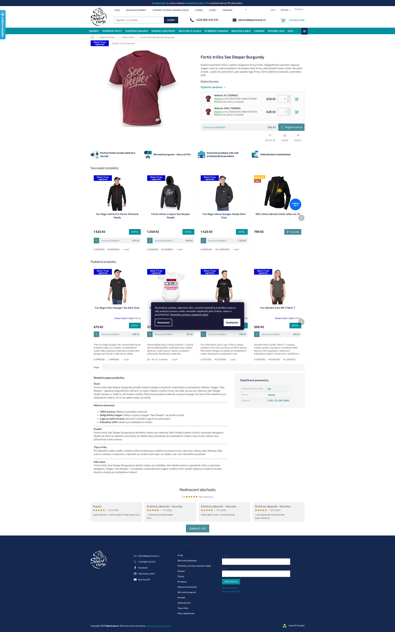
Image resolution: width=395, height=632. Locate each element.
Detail (134, 231)
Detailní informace (210, 81)
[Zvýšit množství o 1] (288, 97)
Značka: (123, 43)
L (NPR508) (113, 359)
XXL (281, 400)
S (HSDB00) (152, 249)
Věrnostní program (187, 592)
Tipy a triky (183, 608)
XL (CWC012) (289, 359)
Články (212, 10)
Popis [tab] (96, 367)
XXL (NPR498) (222, 249)
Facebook (143, 567)
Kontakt (181, 597)
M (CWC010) (274, 359)
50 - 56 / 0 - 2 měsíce (157, 359)
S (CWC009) (259, 359)
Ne (269, 389)
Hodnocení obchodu (197, 489)
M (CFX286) (220, 359)
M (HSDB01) (167, 249)
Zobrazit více (197, 528)
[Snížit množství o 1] (288, 100)
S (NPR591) (99, 249)
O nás (117, 10)
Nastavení (163, 322)
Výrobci (199, 10)
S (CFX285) (206, 359)
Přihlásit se (231, 581)
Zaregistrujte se (160, 3)
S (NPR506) (99, 359)
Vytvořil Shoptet (297, 625)
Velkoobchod (184, 602)
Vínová (271, 394)
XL (276, 400)
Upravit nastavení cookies (158, 625)
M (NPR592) (114, 249)
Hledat (171, 20)
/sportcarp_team (146, 573)
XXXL (286, 400)
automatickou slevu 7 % (197, 3)
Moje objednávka (186, 613)
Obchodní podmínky (136, 10)
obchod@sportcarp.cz (148, 555)
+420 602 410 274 (147, 561)
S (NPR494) (206, 249)
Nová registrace (230, 587)
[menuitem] (94, 31)
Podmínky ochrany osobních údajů (189, 314)
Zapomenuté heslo (231, 591)
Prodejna (227, 10)
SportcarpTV (144, 579)
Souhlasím (232, 322)
